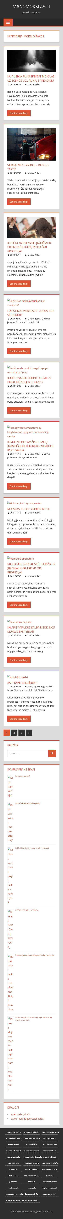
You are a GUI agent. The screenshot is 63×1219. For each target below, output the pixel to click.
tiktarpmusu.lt (49, 1138)
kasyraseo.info (31, 1194)
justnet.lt (13, 1181)
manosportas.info (31, 1163)
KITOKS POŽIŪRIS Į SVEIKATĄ (27, 910)
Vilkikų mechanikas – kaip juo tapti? (28, 167)
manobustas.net (50, 1144)
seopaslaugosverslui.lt (14, 1194)
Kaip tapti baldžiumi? (22, 682)
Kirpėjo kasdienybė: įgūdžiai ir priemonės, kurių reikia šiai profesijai (29, 247)
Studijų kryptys (45, 690)
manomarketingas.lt (32, 1157)
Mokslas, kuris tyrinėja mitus (28, 509)
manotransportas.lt (50, 1132)
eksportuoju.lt (31, 1200)
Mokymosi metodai (28, 457)
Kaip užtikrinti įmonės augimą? (27, 803)
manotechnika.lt (31, 1132)
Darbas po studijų (36, 686)
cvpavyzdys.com (50, 1181)
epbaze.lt (32, 1188)
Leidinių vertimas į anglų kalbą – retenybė (32, 848)
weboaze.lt (13, 1188)
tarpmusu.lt (13, 1144)
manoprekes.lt (49, 1157)
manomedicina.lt (13, 1150)
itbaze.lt (49, 1175)
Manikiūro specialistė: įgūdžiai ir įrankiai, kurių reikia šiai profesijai (31, 568)
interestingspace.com (14, 1200)
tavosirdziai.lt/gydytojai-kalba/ (27, 1118)
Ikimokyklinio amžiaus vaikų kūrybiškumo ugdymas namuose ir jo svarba (30, 446)
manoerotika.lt (49, 1150)
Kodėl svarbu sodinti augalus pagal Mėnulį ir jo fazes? (29, 380)
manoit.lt (13, 1169)
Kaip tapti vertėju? (22, 776)
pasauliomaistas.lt (32, 1138)
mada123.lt (13, 1175)
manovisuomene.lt (14, 1138)
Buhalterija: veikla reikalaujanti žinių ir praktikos (34, 955)
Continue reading (18, 113)
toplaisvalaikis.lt (49, 1188)
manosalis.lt (13, 1163)
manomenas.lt (13, 1157)
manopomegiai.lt (13, 1132)
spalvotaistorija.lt (20, 1114)
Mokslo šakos (34, 84)
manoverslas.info (49, 1169)
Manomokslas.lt (32, 6)
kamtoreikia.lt (31, 1169)
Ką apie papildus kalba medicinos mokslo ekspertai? (31, 629)
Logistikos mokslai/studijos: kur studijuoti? (30, 312)
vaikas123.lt (31, 1144)
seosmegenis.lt (49, 1194)
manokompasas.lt (31, 1150)
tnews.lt (31, 1181)
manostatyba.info (50, 1163)
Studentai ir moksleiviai (27, 322)
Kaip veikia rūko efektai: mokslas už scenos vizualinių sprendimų (31, 78)
